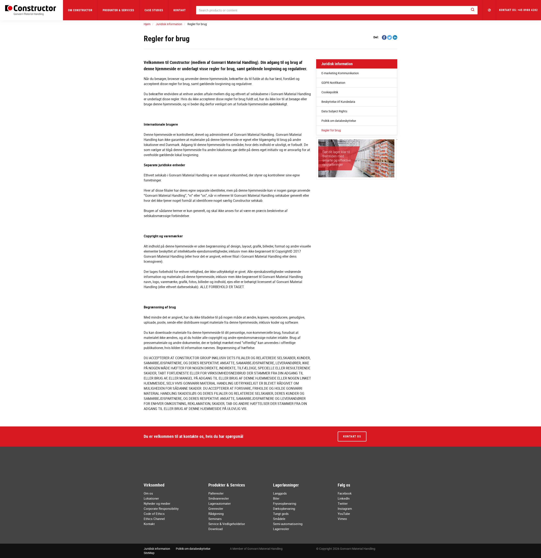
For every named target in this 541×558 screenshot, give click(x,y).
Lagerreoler (281, 529)
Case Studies (154, 10)
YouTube (344, 513)
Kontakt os (352, 436)
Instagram (345, 508)
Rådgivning (216, 513)
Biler (276, 498)
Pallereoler (216, 493)
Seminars (215, 519)
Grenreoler (215, 508)
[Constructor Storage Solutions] (31, 10)
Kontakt (180, 10)
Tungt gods (281, 513)
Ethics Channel (154, 519)
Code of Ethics (154, 513)
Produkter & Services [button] (118, 10)
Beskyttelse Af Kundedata (338, 102)
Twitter (343, 503)
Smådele (279, 519)
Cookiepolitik (329, 92)
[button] (489, 10)
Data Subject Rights (334, 111)
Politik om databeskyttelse (338, 121)
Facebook (345, 493)
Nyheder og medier (157, 503)
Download (215, 529)
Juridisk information (337, 63)
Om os (148, 493)
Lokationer (151, 498)
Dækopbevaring (284, 508)
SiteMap (149, 553)
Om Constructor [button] (80, 10)
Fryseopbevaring (284, 503)
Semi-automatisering (287, 524)
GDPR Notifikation (333, 83)
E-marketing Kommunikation (340, 73)
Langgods (280, 493)
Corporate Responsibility (161, 508)
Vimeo (342, 519)
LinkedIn (344, 498)
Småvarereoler (218, 498)
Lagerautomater (219, 503)
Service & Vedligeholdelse (226, 524)
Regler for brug (331, 130)
